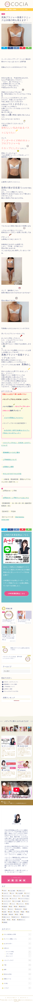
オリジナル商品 (18, 951)
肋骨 (4, 919)
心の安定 (17, 911)
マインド (13, 903)
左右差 (4, 911)
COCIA (4, 890)
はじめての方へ (17, 943)
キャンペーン (17, 895)
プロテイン (5, 903)
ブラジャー (25, 901)
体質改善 (5, 906)
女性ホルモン (19, 909)
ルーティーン (20, 903)
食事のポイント (21, 919)
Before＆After (17, 974)
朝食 (28, 911)
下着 (3, 13)
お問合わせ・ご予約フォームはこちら (16, 498)
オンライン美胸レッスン (17, 939)
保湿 (11, 906)
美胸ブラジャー (16, 917)
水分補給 (5, 914)
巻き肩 (10, 911)
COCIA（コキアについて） (11, 682)
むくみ (12, 893)
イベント (27, 893)
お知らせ (17, 948)
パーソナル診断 (17, 901)
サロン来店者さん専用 (17, 934)
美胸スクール (17, 978)
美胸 (22, 914)
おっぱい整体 (12, 890)
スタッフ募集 (26, 895)
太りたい (11, 909)
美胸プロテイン (26, 917)
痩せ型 (11, 914)
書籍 (23, 911)
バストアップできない (24, 898)
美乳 (17, 914)
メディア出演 (18, 953)
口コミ (4, 909)
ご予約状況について (10, 459)
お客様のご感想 (8, 466)
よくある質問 (20, 893)
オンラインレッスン (7, 895)
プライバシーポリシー (12, 997)
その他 (17, 983)
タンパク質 (5, 898)
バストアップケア (7, 901)
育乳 (9, 919)
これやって (5, 893)
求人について (18, 956)
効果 (16, 906)
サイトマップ (23, 997)
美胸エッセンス (6, 917)
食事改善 (5, 922)
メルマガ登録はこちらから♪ (13, 417)
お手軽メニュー (21, 890)
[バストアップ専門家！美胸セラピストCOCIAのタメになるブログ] (16, 6)
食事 (14, 919)
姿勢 (26, 909)
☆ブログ (17, 988)
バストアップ (14, 898)
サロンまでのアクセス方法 (12, 473)
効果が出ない (23, 906)
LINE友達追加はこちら (16, 593)
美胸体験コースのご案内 (11, 452)
